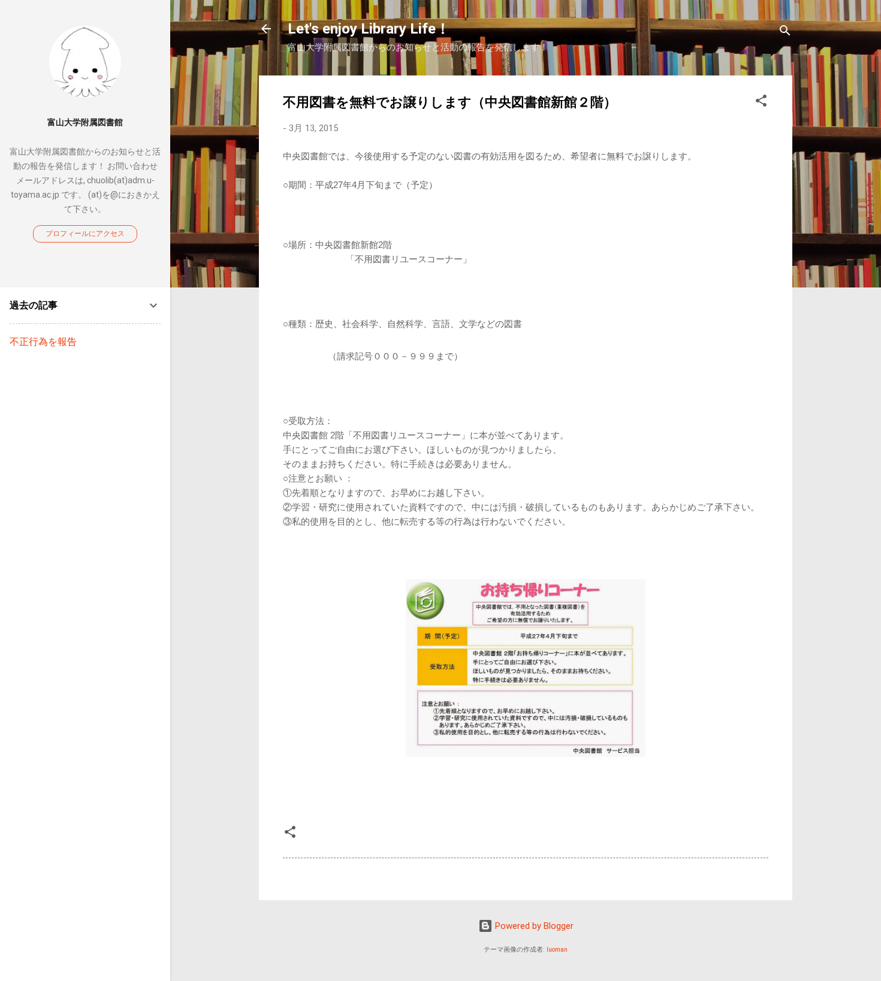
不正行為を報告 (43, 341)
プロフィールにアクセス (85, 233)
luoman (557, 949)
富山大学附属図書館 (85, 122)
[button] (761, 102)
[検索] (785, 32)
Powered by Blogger (533, 926)
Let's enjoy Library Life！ (369, 28)
